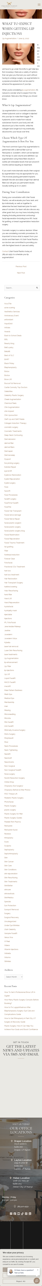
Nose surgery (9, 774)
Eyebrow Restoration (12, 475)
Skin (6, 858)
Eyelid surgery (10, 483)
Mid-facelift (9, 722)
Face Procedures (11, 495)
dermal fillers (9, 447)
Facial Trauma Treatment (14, 543)
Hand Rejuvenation (11, 603)
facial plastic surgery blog (14, 531)
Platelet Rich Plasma (12, 822)
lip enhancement (11, 662)
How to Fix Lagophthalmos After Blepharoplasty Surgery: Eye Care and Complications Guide (19, 1010)
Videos (7, 945)
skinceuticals (9, 894)
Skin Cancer (9, 862)
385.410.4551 (23, 1206)
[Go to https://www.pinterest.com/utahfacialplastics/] (26, 1214)
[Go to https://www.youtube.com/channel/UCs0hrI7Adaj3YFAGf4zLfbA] (18, 1214)
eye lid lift (8, 471)
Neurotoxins (9, 762)
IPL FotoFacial (10, 622)
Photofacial (8, 802)
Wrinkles (7, 961)
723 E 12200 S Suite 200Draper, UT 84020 (22, 1147)
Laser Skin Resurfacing (13, 650)
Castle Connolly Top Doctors (15, 387)
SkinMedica (8, 898)
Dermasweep (9, 455)
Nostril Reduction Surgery (14, 778)
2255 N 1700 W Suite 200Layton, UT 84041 (22, 1166)
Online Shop (9, 782)
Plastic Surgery (10, 806)
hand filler (8, 595)
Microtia (7, 718)
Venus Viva (8, 937)
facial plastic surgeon (12, 523)
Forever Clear (9, 559)
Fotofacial (8, 563)
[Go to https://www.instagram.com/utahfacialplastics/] (11, 1214)
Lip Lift (7, 674)
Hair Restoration (10, 579)
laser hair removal (11, 646)
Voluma (7, 957)
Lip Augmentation (9, 38)
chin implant (9, 411)
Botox (6, 371)
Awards (7, 332)
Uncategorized (10, 921)
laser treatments (10, 654)
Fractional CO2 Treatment (14, 567)
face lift (7, 491)
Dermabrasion (10, 439)
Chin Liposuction (11, 415)
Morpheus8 (8, 738)
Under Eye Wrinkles (12, 925)
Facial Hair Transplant (12, 511)
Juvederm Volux (10, 638)
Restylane (8, 826)
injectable (8, 614)
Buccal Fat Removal (12, 383)
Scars (6, 842)
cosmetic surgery (11, 427)
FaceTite (7, 507)
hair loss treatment (11, 575)
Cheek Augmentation (12, 399)
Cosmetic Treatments (13, 431)
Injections (8, 618)
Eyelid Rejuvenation (12, 479)
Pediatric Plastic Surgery (13, 798)
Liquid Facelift (10, 678)
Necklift (7, 754)
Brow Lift (8, 379)
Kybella (7, 642)
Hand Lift (8, 599)
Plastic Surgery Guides (13, 818)
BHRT (6, 359)
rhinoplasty (8, 838)
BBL (6, 339)
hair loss (7, 571)
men (6, 706)
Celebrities (8, 391)
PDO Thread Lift (10, 794)
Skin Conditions (10, 870)
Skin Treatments (10, 882)
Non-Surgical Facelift (12, 770)
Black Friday (9, 363)
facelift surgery (10, 499)
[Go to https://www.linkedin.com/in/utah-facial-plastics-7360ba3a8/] (30, 1214)
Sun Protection (10, 906)
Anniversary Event (11, 316)
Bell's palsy (8, 347)
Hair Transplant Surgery (13, 583)
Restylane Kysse (10, 830)
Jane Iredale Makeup (12, 626)
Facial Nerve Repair (12, 519)
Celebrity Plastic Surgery (14, 395)
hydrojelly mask (10, 610)
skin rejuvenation (10, 874)
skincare (7, 890)
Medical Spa (9, 698)
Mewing (7, 710)
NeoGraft (8, 758)
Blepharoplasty (10, 367)
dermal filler (9, 443)
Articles (7, 328)
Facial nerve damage (12, 515)
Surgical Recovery (11, 917)
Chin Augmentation (11, 407)
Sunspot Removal (11, 910)
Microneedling (10, 714)
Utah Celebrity (10, 929)
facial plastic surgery (12, 527)
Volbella (7, 953)
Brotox (7, 375)
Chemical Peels (10, 403)
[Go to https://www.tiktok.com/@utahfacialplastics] (22, 1214)
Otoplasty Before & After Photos (17, 790)
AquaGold (8, 324)
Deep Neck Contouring (13, 435)
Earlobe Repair (10, 467)
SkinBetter (8, 886)
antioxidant (8, 320)
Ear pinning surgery (11, 463)
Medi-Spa (8, 694)
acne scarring (9, 308)
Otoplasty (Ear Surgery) (13, 786)
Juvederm (8, 634)
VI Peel (7, 941)
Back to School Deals (13, 336)
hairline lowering (10, 587)
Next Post (21, 273)
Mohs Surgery (9, 734)
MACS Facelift (10, 682)
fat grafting (8, 547)
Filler (6, 551)
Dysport (7, 459)
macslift (7, 686)
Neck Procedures (11, 746)
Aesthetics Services (12, 312)
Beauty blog (9, 343)
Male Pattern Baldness (13, 690)
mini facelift (9, 726)
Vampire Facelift (10, 933)
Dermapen (8, 451)
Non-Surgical (9, 766)
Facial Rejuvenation (12, 539)
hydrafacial (8, 607)
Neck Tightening (10, 750)
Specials (7, 902)
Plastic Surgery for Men (13, 814)
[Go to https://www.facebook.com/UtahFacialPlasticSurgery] (14, 1214)
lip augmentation (28, 90)
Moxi (6, 742)
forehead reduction (11, 555)
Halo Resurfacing (11, 591)
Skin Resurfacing (10, 878)
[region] (21, 1267)
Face (6, 487)
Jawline (7, 630)
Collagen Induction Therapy (15, 423)
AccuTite (7, 304)
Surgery (7, 913)
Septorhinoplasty (11, 854)
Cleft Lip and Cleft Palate (14, 419)
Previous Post (21, 266)
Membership (9, 702)
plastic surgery (10, 810)
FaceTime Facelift (11, 503)
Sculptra (7, 846)
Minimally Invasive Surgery (14, 730)
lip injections (9, 670)
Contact (5, 251)
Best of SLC (9, 355)
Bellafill (7, 351)
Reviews (7, 834)
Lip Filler (7, 666)
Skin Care (8, 866)
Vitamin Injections (11, 949)
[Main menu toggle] (39, 5)
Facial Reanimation (11, 535)
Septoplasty (9, 850)
